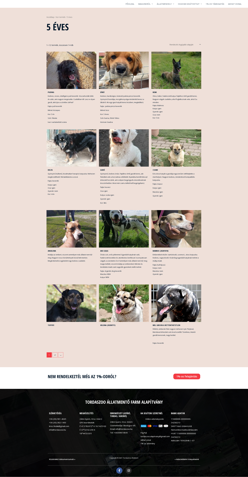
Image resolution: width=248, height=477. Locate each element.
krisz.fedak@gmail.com (59, 426)
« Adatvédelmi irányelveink (187, 459)
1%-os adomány (148, 443)
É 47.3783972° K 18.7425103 (93, 426)
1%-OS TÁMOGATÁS (215, 4)
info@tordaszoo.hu (57, 429)
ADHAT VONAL (235, 4)
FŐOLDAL (130, 4)
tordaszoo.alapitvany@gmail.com (155, 436)
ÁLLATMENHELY (164, 4)
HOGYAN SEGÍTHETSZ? (188, 4)
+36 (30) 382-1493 (57, 422)
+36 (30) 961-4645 (57, 419)
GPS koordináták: (87, 422)
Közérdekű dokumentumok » (62, 459)
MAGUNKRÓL (144, 4)
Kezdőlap (50, 17)
